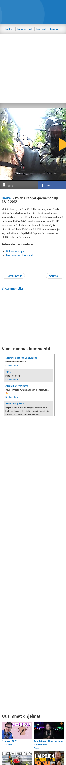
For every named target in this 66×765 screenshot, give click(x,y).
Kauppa (54, 29)
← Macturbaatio (13, 276)
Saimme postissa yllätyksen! (21, 357)
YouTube (37, 5)
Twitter (31, 5)
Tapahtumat (7, 744)
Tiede (36, 748)
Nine (8, 371)
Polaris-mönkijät (15, 251)
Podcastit (41, 29)
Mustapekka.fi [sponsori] (19, 255)
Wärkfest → (55, 276)
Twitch (43, 5)
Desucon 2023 (9, 741)
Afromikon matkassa (17, 385)
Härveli (7, 198)
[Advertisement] (33, 68)
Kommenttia (12, 288)
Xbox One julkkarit (15, 403)
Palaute (21, 29)
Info (31, 29)
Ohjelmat (9, 29)
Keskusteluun (11, 365)
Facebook (25, 5)
